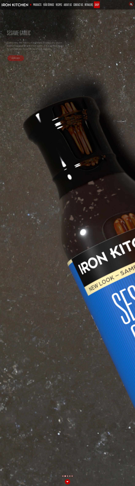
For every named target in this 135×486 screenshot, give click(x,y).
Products (37, 4)
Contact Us (78, 4)
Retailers (89, 4)
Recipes (59, 4)
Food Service (48, 4)
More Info (15, 39)
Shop (97, 4)
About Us (68, 4)
